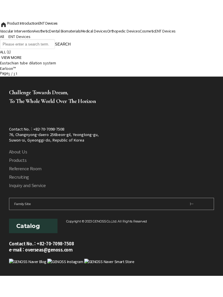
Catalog (27, 225)
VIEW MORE (11, 57)
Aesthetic (41, 31)
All (2, 36)
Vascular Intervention (17, 31)
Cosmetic (147, 31)
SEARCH (63, 44)
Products (17, 160)
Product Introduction (22, 23)
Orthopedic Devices (123, 31)
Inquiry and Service (27, 185)
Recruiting (19, 177)
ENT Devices (47, 23)
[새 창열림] (27, 261)
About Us (18, 151)
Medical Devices (94, 31)
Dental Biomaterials (64, 31)
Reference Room (25, 168)
